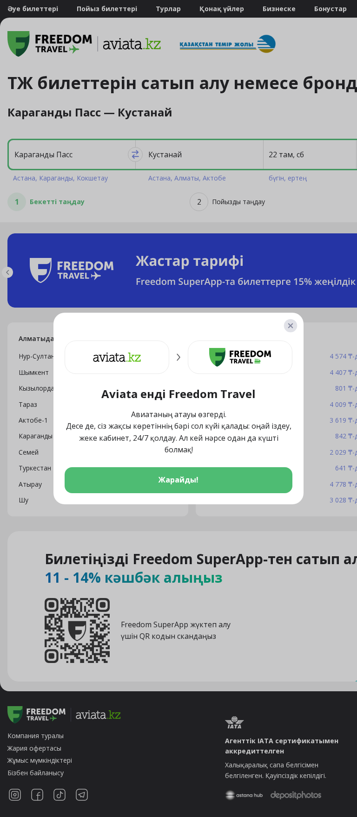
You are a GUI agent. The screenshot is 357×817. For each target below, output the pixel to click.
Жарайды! (178, 480)
